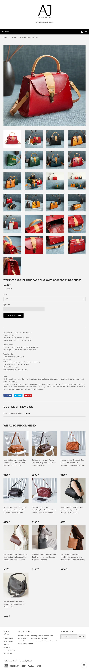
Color (5, 295)
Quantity (6, 305)
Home (5, 37)
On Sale (6, 644)
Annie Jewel (13, 661)
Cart (85, 32)
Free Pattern (8, 638)
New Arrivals (8, 641)
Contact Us (7, 653)
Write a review (23, 413)
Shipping (6, 647)
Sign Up (81, 637)
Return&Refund (9, 650)
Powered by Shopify (25, 661)
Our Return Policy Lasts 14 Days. (15, 369)
